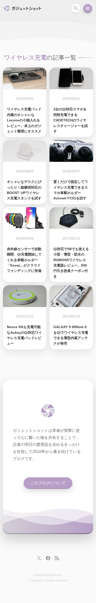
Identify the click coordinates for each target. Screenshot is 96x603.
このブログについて (48, 483)
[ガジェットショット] (48, 410)
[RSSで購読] (56, 558)
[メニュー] (87, 8)
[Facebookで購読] (48, 558)
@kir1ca (56, 575)
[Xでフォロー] (39, 558)
